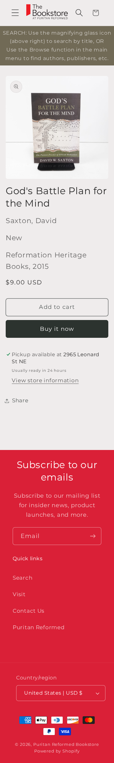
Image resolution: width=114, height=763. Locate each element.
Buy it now (57, 328)
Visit (19, 594)
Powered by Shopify (57, 750)
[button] (15, 12)
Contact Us (28, 611)
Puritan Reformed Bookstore (66, 744)
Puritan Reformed (39, 627)
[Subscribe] (92, 536)
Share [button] (20, 400)
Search (22, 578)
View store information (45, 380)
